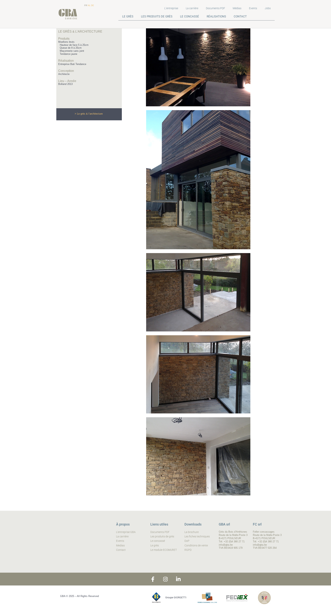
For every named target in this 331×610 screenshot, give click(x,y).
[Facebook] (152, 579)
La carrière (192, 8)
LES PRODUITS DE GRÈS (156, 16)
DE (92, 5)
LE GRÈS (127, 16)
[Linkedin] (178, 579)
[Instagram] (165, 579)
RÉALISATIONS (216, 16)
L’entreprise (171, 8)
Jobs (268, 8)
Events (253, 8)
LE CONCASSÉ (189, 16)
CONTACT (240, 16)
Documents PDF (215, 8)
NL (89, 5)
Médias (237, 8)
